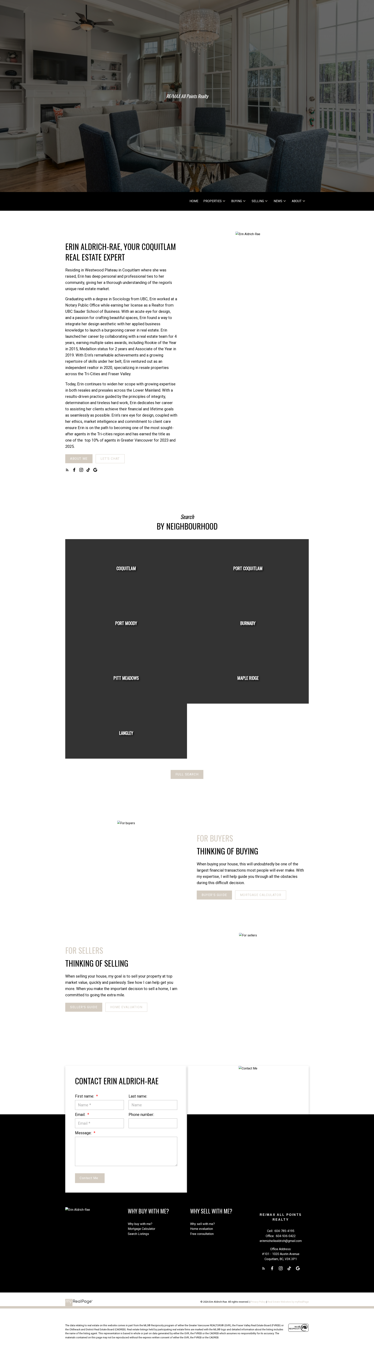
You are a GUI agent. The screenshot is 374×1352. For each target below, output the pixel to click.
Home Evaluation (126, 1007)
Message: (84, 1133)
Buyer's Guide (214, 895)
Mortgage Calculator (260, 895)
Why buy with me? (140, 1224)
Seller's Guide (83, 1007)
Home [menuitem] (194, 201)
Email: (80, 1114)
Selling (258, 201)
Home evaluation (201, 1229)
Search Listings (138, 1234)
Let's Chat (110, 458)
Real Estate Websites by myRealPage (288, 1301)
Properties (212, 201)
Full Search (187, 774)
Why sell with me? (202, 1224)
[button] (79, 458)
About (297, 201)
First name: (85, 1096)
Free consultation (202, 1234)
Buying (236, 201)
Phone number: (141, 1114)
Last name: (138, 1096)
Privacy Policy (258, 1301)
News (278, 201)
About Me (79, 458)
